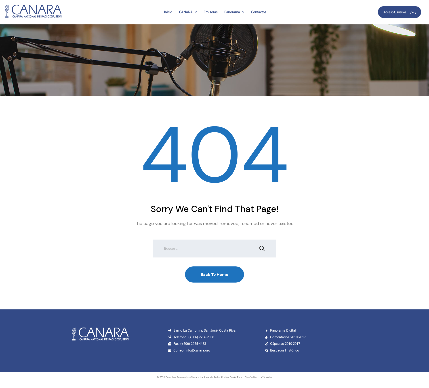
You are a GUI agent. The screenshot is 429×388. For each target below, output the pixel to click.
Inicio (168, 12)
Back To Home (214, 274)
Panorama (232, 12)
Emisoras (211, 12)
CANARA (186, 12)
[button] (188, 12)
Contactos (258, 12)
